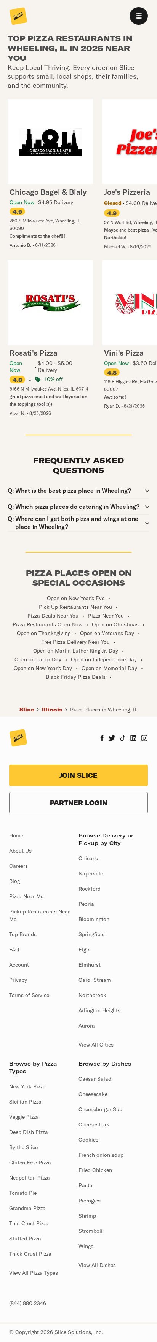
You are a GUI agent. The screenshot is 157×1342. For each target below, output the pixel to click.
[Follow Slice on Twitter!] (111, 739)
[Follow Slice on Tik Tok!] (122, 739)
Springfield (91, 934)
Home (16, 835)
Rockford (89, 888)
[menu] (139, 16)
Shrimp (87, 1215)
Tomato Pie (23, 1193)
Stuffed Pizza (25, 1238)
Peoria (86, 903)
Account (19, 964)
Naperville (90, 873)
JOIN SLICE (78, 775)
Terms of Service (29, 995)
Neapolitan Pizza (29, 1177)
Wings (85, 1246)
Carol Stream (94, 980)
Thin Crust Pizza (29, 1223)
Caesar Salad (94, 1078)
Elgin (84, 949)
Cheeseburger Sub (100, 1109)
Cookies (88, 1139)
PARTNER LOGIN (78, 803)
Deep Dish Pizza (28, 1132)
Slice (26, 709)
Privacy (18, 980)
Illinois (52, 709)
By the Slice (23, 1147)
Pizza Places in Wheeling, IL (104, 709)
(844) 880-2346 (27, 1303)
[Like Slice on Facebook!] (102, 739)
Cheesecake (92, 1094)
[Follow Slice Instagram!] (144, 739)
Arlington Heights (99, 1010)
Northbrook (92, 995)
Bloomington (93, 919)
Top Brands (23, 934)
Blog (14, 881)
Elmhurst (89, 964)
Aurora (86, 1025)
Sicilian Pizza (25, 1101)
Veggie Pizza (24, 1116)
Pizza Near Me (26, 896)
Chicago (88, 858)
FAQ (14, 949)
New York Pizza (27, 1086)
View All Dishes (97, 1265)
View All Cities (96, 1044)
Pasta (85, 1185)
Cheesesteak (93, 1124)
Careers (18, 865)
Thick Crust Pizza (30, 1253)
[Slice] (18, 16)
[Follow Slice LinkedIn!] (133, 739)
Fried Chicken (95, 1170)
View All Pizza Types (33, 1272)
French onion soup (100, 1154)
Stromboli (90, 1231)
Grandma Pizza (27, 1208)
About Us (20, 850)
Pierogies (89, 1200)
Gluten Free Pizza (30, 1162)
